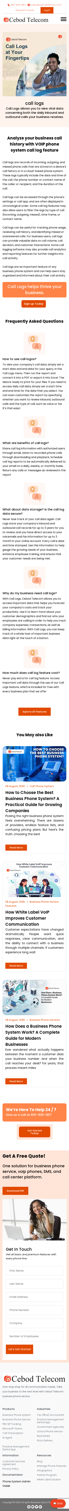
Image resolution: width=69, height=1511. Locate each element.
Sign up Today (33, 304)
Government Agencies (50, 1427)
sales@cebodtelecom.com (46, 4)
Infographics (44, 1470)
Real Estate (43, 1436)
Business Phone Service (16, 1419)
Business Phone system (17, 1415)
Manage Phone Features (51, 1466)
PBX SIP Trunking (12, 1424)
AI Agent (7, 1437)
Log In (47, 10)
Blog (39, 1461)
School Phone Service (50, 1431)
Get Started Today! (34, 1132)
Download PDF (15, 1191)
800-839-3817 (18, 4)
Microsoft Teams (12, 1428)
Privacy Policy (11, 1468)
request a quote (25, 10)
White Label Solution (49, 1479)
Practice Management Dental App (16, 1448)
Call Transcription (13, 1433)
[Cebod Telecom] (26, 22)
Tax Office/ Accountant (50, 1415)
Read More (16, 847)
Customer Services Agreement (14, 1463)
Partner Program (47, 1475)
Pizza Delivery (45, 1440)
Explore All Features (35, 711)
